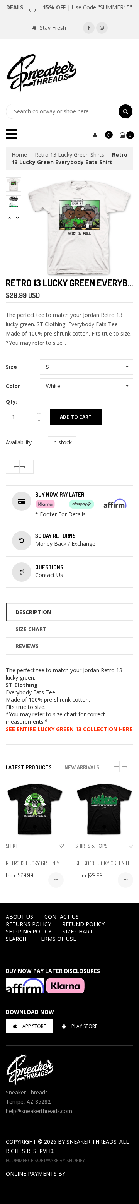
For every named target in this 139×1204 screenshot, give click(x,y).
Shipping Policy (28, 931)
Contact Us (61, 916)
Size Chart (31, 629)
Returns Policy (28, 924)
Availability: (19, 442)
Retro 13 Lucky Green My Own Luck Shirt (53, 863)
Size (11, 366)
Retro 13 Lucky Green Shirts (69, 154)
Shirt (12, 846)
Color (13, 386)
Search (16, 938)
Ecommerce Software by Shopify (45, 1160)
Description (33, 612)
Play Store (84, 1026)
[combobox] (62, 111)
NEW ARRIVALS (81, 767)
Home (19, 154)
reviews (27, 646)
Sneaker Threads (91, 1141)
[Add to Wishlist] (61, 846)
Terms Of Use (56, 938)
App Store (34, 1026)
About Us (19, 916)
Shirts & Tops (91, 846)
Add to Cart (76, 417)
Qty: (11, 401)
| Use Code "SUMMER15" (87, 7)
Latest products (29, 767)
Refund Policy (83, 924)
